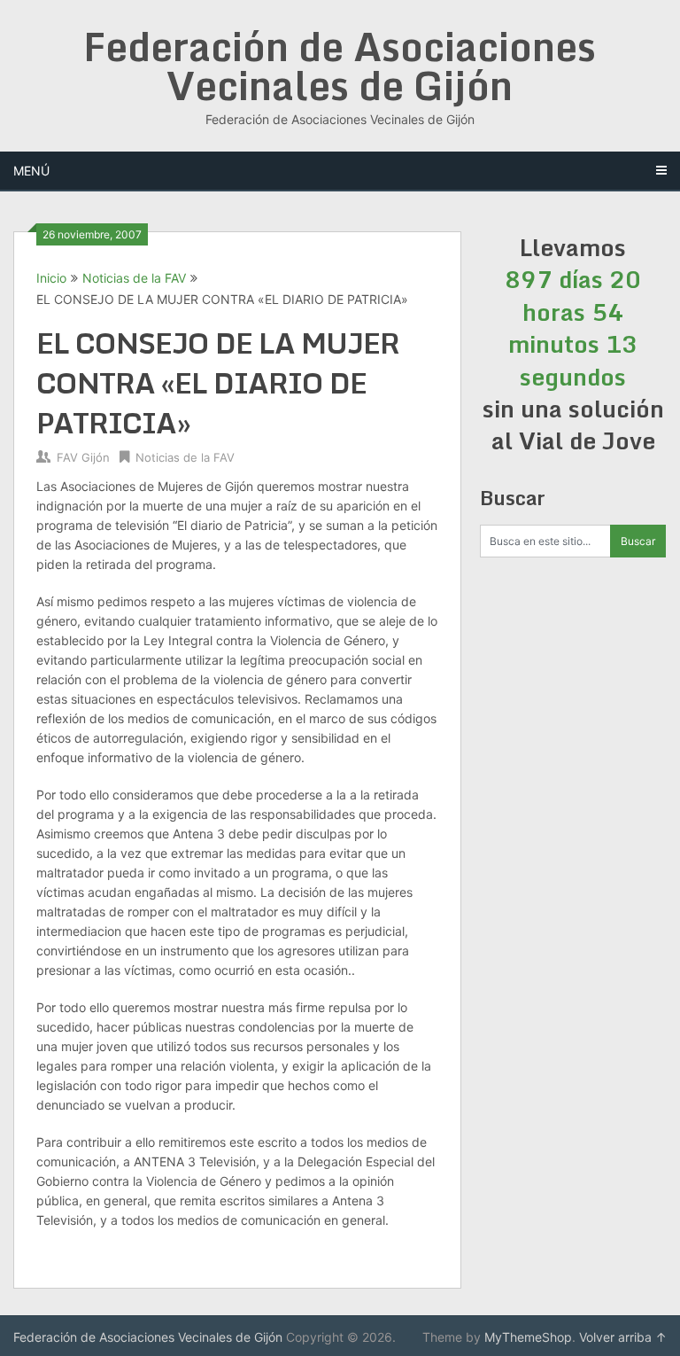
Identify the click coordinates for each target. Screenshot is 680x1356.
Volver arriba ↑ (623, 1336)
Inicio (51, 277)
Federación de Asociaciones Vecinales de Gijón (339, 65)
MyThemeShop (528, 1336)
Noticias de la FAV (134, 277)
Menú (31, 170)
